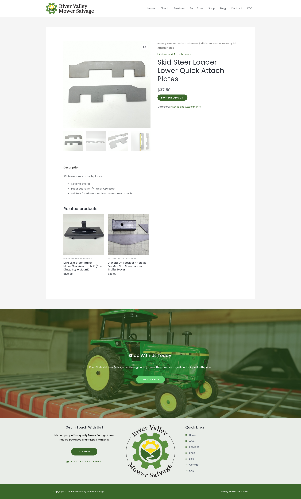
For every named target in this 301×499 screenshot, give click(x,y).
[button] (145, 47)
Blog (223, 8)
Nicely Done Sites (238, 491)
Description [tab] (71, 167)
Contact (236, 8)
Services (179, 8)
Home (151, 8)
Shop (211, 8)
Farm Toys (196, 8)
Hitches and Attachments (182, 43)
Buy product (172, 97)
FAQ (249, 8)
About (165, 8)
